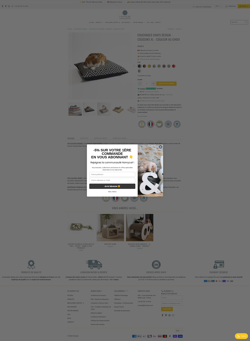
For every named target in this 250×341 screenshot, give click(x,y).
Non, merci (112, 192)
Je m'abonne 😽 (112, 186)
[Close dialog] (160, 147)
